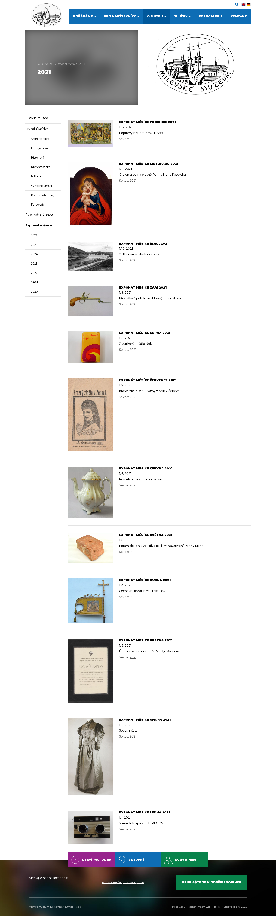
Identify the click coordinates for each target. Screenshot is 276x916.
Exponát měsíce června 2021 (146, 468)
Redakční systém (196, 906)
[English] (243, 4)
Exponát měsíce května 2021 (145, 535)
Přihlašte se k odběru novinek (211, 882)
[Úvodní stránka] (46, 15)
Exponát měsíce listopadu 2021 (148, 164)
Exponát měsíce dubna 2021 (145, 580)
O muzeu (48, 64)
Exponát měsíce (66, 64)
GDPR (140, 882)
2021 (82, 64)
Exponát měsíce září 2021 (143, 287)
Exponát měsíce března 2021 (146, 640)
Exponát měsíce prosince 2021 (147, 122)
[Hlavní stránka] (38, 64)
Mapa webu (178, 906)
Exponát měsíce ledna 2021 (144, 812)
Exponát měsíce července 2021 (147, 380)
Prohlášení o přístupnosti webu (119, 882)
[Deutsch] (249, 4)
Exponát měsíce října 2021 (144, 243)
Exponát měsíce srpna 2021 (144, 333)
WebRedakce (213, 906)
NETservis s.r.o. (230, 906)
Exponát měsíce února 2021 (145, 719)
